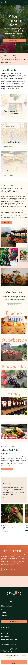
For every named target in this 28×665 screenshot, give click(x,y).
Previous (13, 540)
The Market (4, 612)
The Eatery (4, 615)
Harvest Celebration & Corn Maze (9, 639)
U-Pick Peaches (5, 633)
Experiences (4, 610)
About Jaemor (5, 618)
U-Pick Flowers (5, 636)
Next (16, 540)
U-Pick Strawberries (6, 631)
